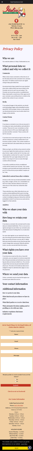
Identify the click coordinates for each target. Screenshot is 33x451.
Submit (15, 385)
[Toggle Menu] (2, 2)
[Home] (14, 17)
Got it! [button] (16, 448)
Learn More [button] (24, 444)
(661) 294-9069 (19, 28)
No (17, 381)
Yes (17, 379)
